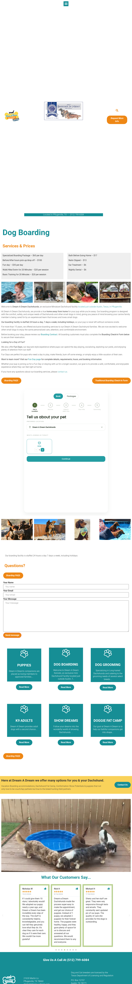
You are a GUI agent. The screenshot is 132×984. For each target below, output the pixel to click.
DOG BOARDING (66, 664)
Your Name (8, 582)
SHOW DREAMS (66, 721)
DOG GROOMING (108, 665)
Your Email (8, 590)
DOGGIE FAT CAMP (108, 721)
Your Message (9, 599)
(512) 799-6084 (77, 214)
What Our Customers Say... (66, 877)
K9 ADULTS (24, 721)
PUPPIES (24, 665)
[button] (66, 3)
